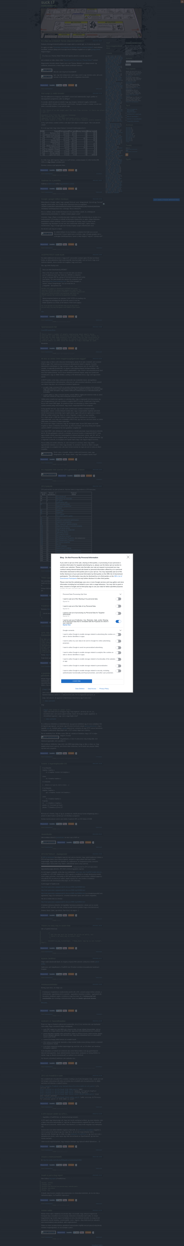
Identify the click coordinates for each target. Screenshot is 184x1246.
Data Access (92, 688)
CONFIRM (77, 681)
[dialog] (92, 623)
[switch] (118, 598)
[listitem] (92, 594)
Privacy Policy (104, 688)
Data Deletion (80, 688)
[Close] (129, 558)
